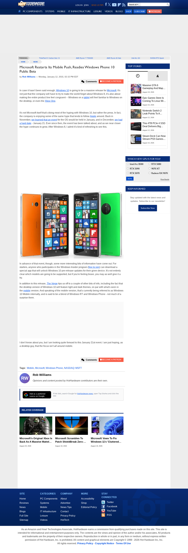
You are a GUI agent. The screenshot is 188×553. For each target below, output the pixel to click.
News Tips (66, 507)
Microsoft (111, 90)
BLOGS (119, 11)
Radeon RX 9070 (159, 173)
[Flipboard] (119, 5)
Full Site (24, 515)
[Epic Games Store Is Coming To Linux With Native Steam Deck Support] (136, 101)
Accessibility (87, 498)
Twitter (110, 502)
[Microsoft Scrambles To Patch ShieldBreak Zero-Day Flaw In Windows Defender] (71, 425)
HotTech (65, 520)
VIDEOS (109, 11)
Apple (93, 116)
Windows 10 (62, 90)
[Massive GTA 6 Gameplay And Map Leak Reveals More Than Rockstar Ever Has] (136, 88)
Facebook (112, 506)
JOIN (86, 5)
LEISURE (98, 11)
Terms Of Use (123, 543)
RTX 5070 (134, 173)
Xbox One (50, 101)
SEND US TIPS (97, 5)
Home (23, 498)
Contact (65, 511)
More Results (165, 179)
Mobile (30, 368)
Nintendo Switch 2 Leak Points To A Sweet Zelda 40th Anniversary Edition (152, 112)
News (35, 62)
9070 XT (155, 168)
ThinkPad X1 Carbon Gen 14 (49, 58)
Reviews (24, 503)
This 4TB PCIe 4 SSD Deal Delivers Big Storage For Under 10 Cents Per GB (153, 125)
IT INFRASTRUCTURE (79, 11)
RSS (109, 515)
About (64, 498)
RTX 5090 (134, 168)
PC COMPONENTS (32, 11)
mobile (26, 290)
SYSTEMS (49, 11)
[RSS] (124, 5)
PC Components (48, 498)
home (23, 62)
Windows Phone (54, 368)
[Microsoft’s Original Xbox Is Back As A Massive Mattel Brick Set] (36, 425)
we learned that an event (44, 119)
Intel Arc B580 (136, 164)
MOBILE (61, 11)
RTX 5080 (156, 164)
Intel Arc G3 (135, 58)
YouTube (111, 510)
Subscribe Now (148, 208)
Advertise (65, 503)
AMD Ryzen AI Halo (114, 58)
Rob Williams (42, 374)
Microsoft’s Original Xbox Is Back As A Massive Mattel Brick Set (36, 440)
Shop (128, 11)
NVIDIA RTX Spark (157, 58)
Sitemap (24, 520)
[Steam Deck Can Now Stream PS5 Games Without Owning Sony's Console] (136, 139)
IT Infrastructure (48, 511)
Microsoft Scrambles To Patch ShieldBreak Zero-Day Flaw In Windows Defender (69, 440)
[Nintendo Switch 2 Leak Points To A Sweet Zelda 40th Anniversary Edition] (136, 114)
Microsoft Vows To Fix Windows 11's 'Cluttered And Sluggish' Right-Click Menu (106, 440)
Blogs (23, 511)
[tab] (138, 76)
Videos (43, 520)
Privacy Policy (68, 515)
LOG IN (79, 5)
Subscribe (139, 11)
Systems (44, 503)
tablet (86, 97)
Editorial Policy (89, 507)
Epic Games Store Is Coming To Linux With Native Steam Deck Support (153, 100)
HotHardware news (85, 393)
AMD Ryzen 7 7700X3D (84, 58)
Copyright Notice (104, 543)
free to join (94, 267)
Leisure (44, 515)
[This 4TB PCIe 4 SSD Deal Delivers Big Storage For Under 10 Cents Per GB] (136, 126)
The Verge (52, 283)
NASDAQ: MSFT (73, 368)
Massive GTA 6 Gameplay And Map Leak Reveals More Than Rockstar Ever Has (152, 87)
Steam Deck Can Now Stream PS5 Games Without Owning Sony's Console (154, 138)
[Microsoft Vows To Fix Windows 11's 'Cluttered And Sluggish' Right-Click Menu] (107, 425)
